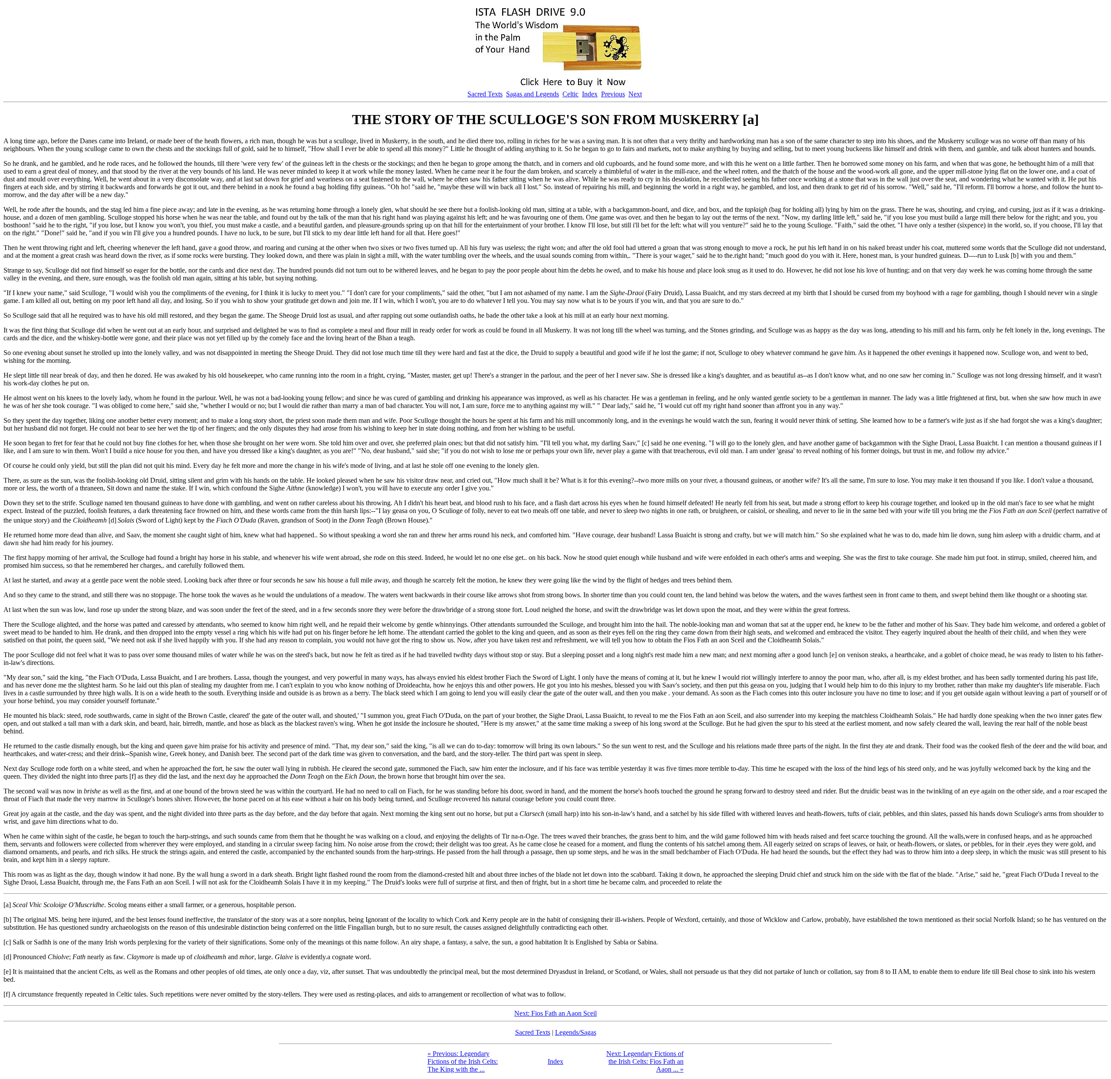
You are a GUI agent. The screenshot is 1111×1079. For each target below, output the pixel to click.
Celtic (570, 94)
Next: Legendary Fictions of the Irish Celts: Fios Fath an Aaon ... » (645, 1061)
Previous (613, 94)
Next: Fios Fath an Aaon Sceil (555, 1013)
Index (590, 94)
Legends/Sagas (575, 1032)
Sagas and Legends (532, 94)
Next (635, 94)
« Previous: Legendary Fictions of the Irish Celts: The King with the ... (462, 1061)
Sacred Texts (485, 94)
